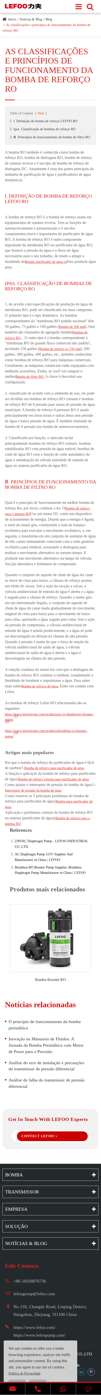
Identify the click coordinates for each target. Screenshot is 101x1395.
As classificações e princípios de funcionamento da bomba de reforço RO (49, 70)
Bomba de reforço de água (39, 686)
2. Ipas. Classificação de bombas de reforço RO (43, 129)
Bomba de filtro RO (29, 377)
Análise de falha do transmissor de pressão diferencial (47, 1083)
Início (12, 19)
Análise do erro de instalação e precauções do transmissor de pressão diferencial (46, 1066)
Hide (41, 113)
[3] (16, 732)
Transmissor (22, 1191)
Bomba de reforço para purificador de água (54, 768)
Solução (16, 1226)
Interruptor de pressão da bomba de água (33, 790)
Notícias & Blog (31, 19)
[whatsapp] (63, 1389)
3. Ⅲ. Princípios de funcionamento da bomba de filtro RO (50, 137)
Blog (49, 19)
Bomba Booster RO (50, 980)
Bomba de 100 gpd (72, 327)
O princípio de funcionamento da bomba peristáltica (45, 1024)
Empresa (16, 1209)
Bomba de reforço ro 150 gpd (59, 349)
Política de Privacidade (24, 1373)
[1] (16, 716)
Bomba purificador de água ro (46, 262)
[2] (7, 721)
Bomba (14, 1174)
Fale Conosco (21, 1266)
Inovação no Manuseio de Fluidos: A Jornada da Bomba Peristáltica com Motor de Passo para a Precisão (46, 1045)
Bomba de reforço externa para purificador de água (53, 779)
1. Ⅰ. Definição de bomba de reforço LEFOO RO (43, 121)
